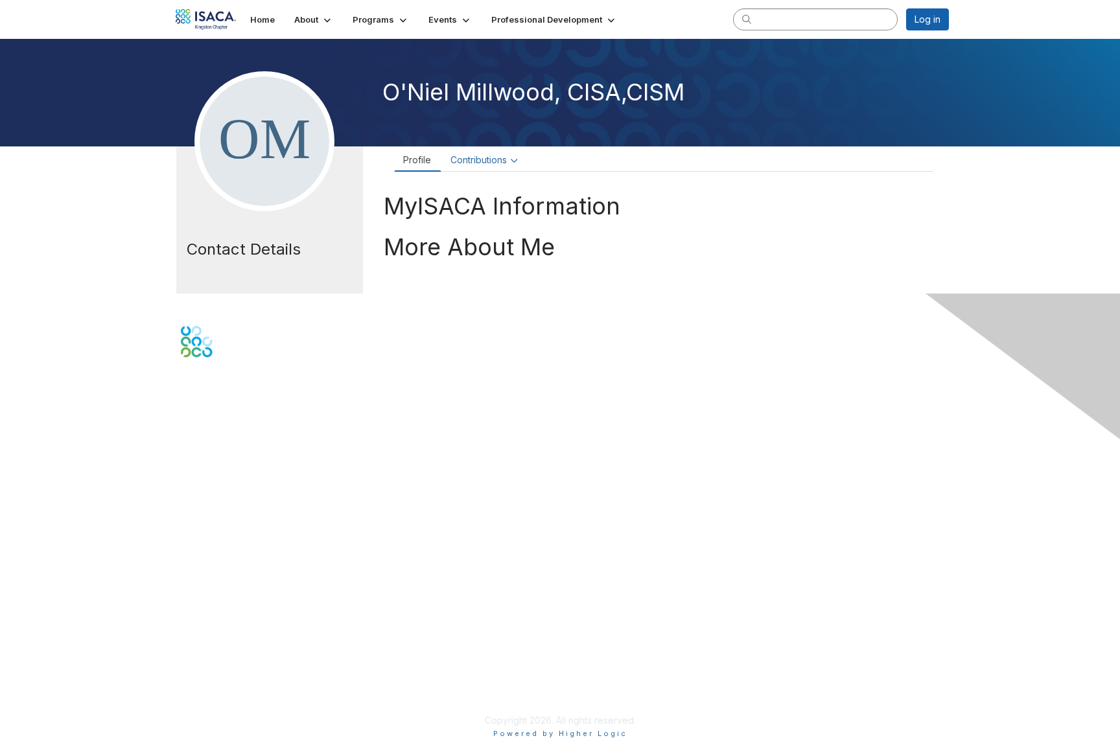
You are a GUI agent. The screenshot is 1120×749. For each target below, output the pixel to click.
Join (190, 541)
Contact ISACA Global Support (246, 491)
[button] (314, 19)
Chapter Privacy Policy (229, 700)
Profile (417, 159)
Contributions (478, 159)
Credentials (205, 567)
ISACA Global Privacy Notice (241, 681)
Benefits (198, 554)
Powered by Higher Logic (560, 733)
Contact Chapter (216, 472)
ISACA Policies (211, 656)
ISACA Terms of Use (224, 668)
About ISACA (208, 630)
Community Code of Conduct (243, 643)
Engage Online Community (238, 421)
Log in (927, 19)
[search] (746, 18)
